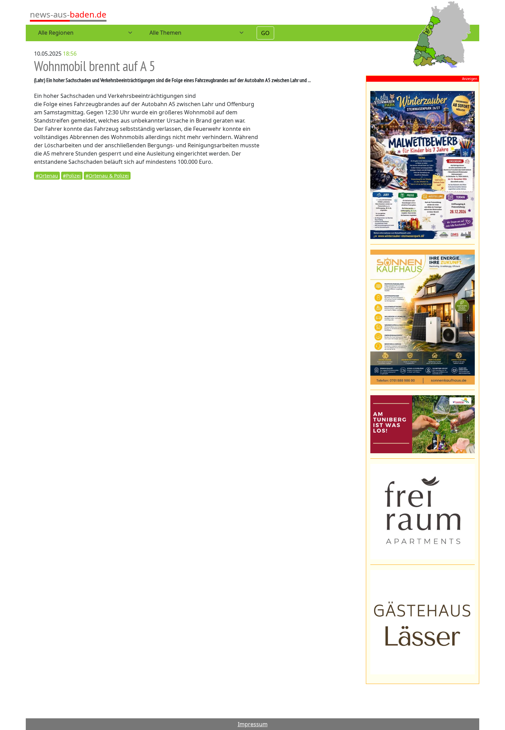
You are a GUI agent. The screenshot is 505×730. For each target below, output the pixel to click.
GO (265, 33)
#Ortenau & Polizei (107, 175)
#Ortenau (47, 175)
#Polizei (72, 175)
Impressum (253, 724)
